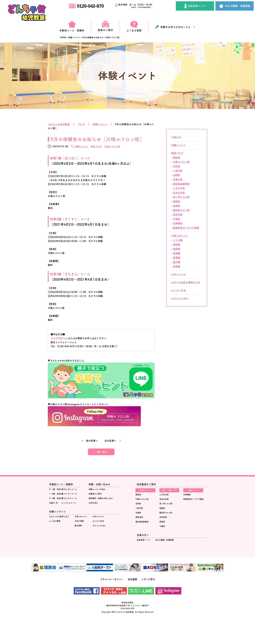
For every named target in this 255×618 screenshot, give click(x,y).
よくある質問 (54, 521)
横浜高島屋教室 (141, 522)
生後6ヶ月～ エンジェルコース (62, 503)
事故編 (176, 244)
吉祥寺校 (177, 214)
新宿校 (176, 201)
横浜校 (176, 157)
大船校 (176, 175)
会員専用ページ (196, 6)
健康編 (176, 249)
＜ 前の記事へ (89, 440)
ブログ (81, 124)
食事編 (176, 266)
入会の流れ (93, 503)
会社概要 (132, 579)
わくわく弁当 (178, 290)
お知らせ (176, 137)
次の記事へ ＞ (113, 440)
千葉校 (176, 219)
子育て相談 (79, 521)
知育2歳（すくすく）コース (70, 219)
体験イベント (99, 124)
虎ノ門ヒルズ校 (181, 197)
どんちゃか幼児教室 (59, 124)
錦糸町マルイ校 (181, 210)
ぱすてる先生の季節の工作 (185, 282)
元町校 (176, 166)
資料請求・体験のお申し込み (101, 498)
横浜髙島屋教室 (181, 184)
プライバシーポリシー (112, 579)
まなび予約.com (59, 338)
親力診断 (78, 525)
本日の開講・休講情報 (237, 6)
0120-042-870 (90, 6)
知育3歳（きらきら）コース (70, 274)
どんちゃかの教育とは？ (59, 516)
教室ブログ (96, 146)
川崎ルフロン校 (112, 146)
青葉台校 (177, 179)
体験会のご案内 (95, 494)
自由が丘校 (179, 192)
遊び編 (176, 262)
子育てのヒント (179, 236)
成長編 (176, 253)
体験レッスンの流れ (97, 489)
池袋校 (176, 206)
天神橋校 (177, 223)
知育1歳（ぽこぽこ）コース (70, 158)
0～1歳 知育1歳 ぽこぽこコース (63, 489)
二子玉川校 (179, 188)
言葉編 (176, 257)
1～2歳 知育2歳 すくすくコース (63, 494)
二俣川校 (177, 170)
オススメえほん (179, 298)
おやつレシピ (178, 274)
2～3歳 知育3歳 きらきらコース (63, 498)
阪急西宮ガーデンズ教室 (186, 228)
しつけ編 (177, 240)
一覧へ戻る (101, 452)
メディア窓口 (148, 579)
